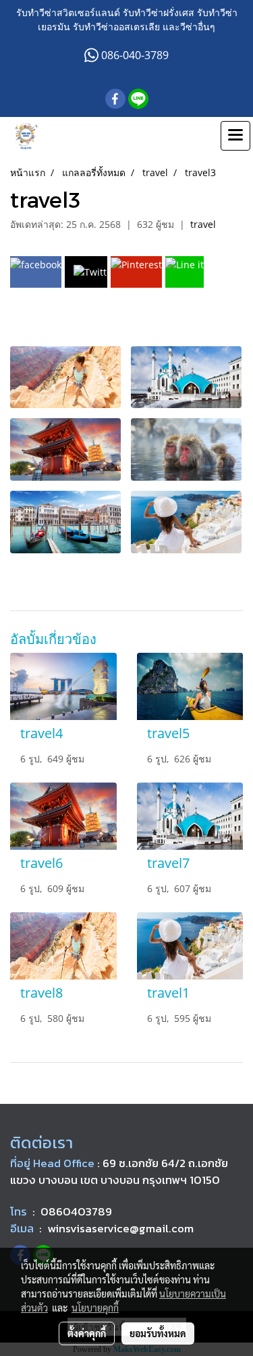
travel (203, 224)
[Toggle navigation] (235, 136)
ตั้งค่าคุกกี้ (86, 1333)
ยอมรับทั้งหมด (158, 1333)
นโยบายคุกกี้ (95, 1308)
